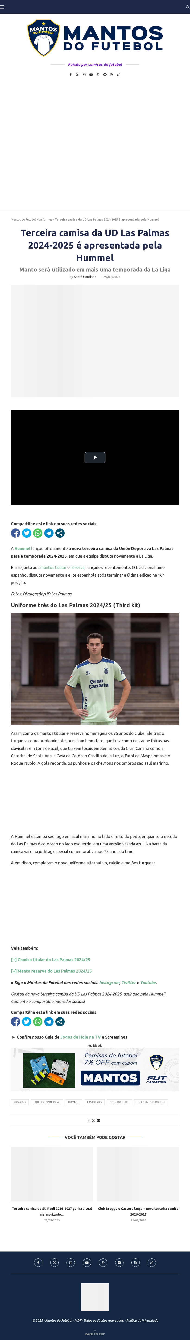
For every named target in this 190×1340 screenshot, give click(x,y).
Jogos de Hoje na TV (80, 1037)
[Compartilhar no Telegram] (49, 533)
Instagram (109, 982)
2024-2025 (20, 1102)
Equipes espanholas (47, 1102)
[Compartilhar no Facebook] (15, 533)
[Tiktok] (118, 74)
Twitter (128, 982)
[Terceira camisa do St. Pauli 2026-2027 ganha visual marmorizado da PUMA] (52, 1174)
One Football (119, 1102)
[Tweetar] (26, 533)
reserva (78, 567)
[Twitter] (77, 74)
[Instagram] (84, 74)
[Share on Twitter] (93, 1120)
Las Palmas (94, 1102)
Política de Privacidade (142, 1320)
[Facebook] (71, 74)
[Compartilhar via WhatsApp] (37, 533)
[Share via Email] (98, 1120)
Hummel (73, 1102)
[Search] (187, 7)
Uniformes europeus (151, 1102)
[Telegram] (105, 74)
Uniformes (45, 219)
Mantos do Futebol (23, 219)
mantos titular (53, 567)
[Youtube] (91, 74)
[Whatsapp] (98, 74)
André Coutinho (85, 277)
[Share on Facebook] (89, 1120)
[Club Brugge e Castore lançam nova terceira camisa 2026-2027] (138, 1174)
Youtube (148, 982)
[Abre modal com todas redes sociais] (60, 533)
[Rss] (112, 74)
